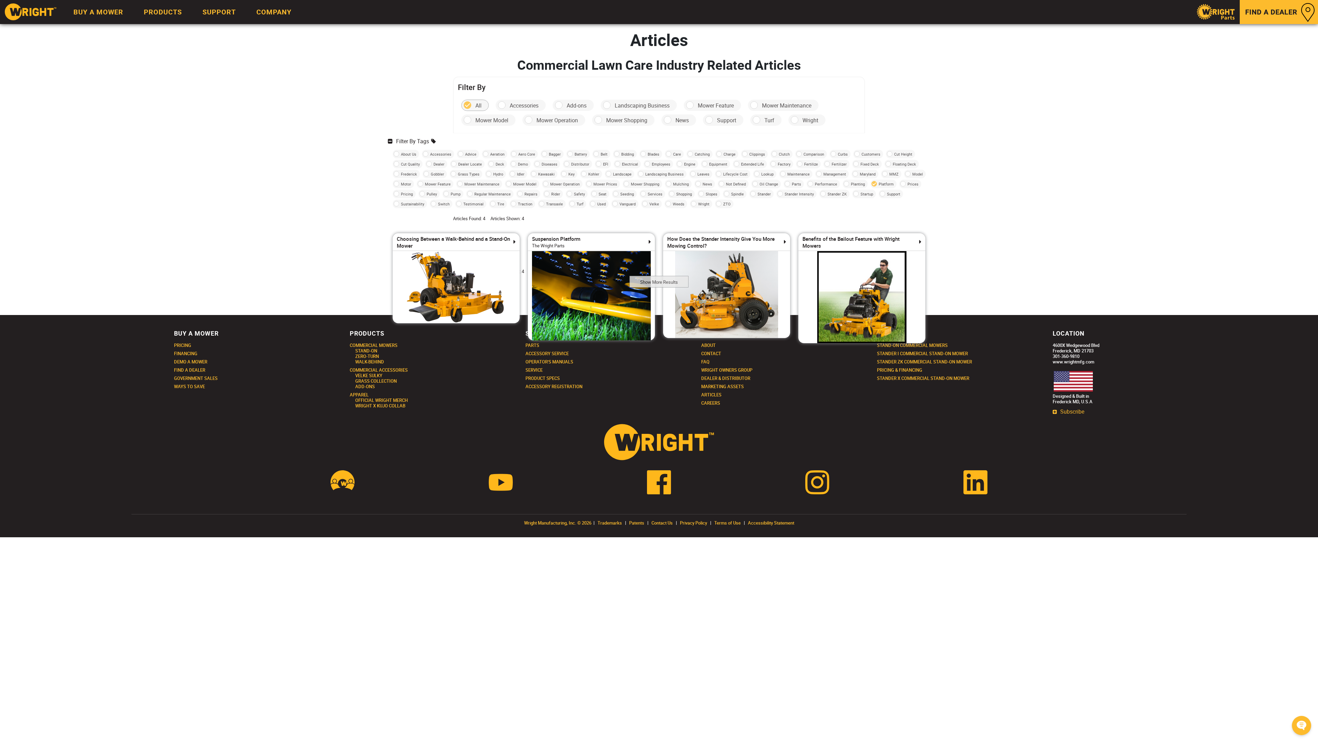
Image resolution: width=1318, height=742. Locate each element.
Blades (653, 154)
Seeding (627, 193)
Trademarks (610, 523)
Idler (520, 174)
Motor (406, 184)
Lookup (767, 174)
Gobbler (437, 174)
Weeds (678, 203)
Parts (796, 184)
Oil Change (769, 184)
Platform (886, 184)
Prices (912, 184)
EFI (605, 164)
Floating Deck (904, 164)
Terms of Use (727, 523)
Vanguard (628, 203)
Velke (654, 203)
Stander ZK (837, 193)
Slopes (711, 193)
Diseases (549, 164)
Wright (810, 120)
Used (601, 203)
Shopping (684, 193)
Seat (602, 193)
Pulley (432, 193)
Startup (866, 193)
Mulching (681, 184)
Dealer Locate (470, 164)
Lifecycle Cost (735, 174)
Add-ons (577, 105)
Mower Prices (605, 184)
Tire (500, 203)
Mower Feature (716, 105)
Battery (581, 154)
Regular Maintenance (492, 193)
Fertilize (811, 164)
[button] (1301, 725)
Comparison (813, 154)
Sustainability (412, 203)
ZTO (727, 203)
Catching (702, 154)
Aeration (497, 154)
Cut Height (903, 154)
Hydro (498, 174)
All (478, 105)
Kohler (593, 174)
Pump (456, 193)
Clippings (757, 154)
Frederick (409, 174)
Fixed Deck (869, 164)
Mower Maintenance (786, 105)
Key (571, 174)
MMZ (894, 174)
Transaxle (554, 203)
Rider (555, 193)
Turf (769, 120)
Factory (784, 164)
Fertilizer (839, 164)
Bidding (627, 154)
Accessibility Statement (771, 523)
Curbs (843, 154)
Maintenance (798, 174)
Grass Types (468, 174)
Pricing (407, 193)
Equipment (718, 164)
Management (834, 174)
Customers (871, 154)
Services (655, 193)
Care (677, 154)
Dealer (438, 164)
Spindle (737, 193)
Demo (523, 164)
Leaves (703, 174)
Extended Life (752, 164)
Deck (500, 164)
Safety (579, 193)
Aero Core (526, 154)
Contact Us (662, 523)
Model (917, 174)
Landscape (622, 174)
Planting (858, 184)
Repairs (530, 193)
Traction (525, 203)
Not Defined (736, 184)
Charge (730, 154)
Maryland (868, 174)
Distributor (580, 164)
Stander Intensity (799, 193)
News (682, 120)
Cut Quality (410, 164)
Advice (470, 154)
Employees (661, 164)
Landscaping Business (642, 105)
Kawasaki (546, 174)
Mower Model (491, 120)
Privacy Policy (693, 523)
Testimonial (473, 203)
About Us (408, 154)
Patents (636, 523)
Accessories (524, 105)
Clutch (784, 154)
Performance (826, 184)
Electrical (630, 164)
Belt (604, 154)
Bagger (555, 154)
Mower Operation (557, 120)
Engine (689, 164)
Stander (764, 193)
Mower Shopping (626, 120)
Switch (444, 203)
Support (726, 120)
